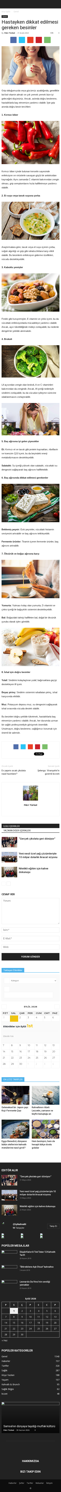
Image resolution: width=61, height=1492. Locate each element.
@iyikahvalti (19, 1224)
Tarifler (5, 1365)
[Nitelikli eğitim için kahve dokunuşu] (9, 872)
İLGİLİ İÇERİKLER (11, 826)
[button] (56, 4)
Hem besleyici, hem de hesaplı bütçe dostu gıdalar (43, 1144)
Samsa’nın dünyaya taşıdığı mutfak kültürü (29, 1426)
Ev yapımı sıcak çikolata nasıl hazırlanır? (14, 772)
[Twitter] (33, 812)
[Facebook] (27, 812)
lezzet (5, 1393)
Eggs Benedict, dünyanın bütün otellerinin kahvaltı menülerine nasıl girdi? (14, 1144)
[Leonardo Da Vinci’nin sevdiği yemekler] (9, 1285)
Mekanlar (40, 1483)
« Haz (4, 1340)
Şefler (21, 1483)
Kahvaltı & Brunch (11, 1384)
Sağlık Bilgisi (8, 1389)
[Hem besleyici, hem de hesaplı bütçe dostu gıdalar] (46, 1129)
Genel (5, 16)
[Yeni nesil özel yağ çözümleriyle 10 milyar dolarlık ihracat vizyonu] (9, 857)
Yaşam (5, 1379)
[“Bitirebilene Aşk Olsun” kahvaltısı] (9, 1270)
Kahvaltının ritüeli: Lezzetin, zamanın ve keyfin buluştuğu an (42, 1110)
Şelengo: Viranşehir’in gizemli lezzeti (48, 772)
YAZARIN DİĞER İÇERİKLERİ (17, 830)
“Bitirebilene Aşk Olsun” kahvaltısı (37, 1267)
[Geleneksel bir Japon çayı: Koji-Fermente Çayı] (15, 1095)
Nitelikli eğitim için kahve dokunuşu (37, 1206)
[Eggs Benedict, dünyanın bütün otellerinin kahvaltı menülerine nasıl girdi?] (15, 1129)
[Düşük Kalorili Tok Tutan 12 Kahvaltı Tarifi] (9, 1255)
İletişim (49, 1483)
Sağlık (4, 1370)
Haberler (6, 1361)
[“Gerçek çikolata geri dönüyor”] (9, 842)
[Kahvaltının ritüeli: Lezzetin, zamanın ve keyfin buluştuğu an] (46, 1095)
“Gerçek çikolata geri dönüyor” (37, 838)
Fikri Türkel (9, 33)
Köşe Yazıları (8, 1375)
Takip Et (53, 1226)
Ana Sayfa (6, 11)
